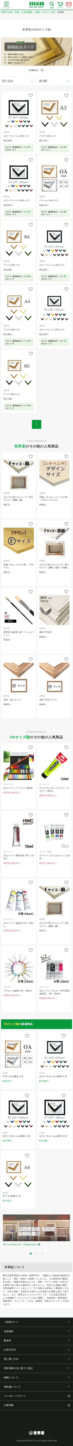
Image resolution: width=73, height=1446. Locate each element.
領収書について (12, 1386)
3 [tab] (42, 1254)
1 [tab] (31, 1254)
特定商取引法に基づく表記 (18, 1368)
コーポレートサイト (15, 1396)
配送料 (7, 1340)
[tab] (18, 81)
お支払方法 (10, 1349)
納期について (11, 1377)
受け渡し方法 (11, 1359)
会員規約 (8, 1331)
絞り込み (7, 80)
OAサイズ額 (20, 737)
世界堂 (20, 446)
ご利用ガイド (11, 1322)
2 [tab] (37, 1254)
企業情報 (8, 1405)
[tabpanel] (36, 1231)
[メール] (69, 5)
